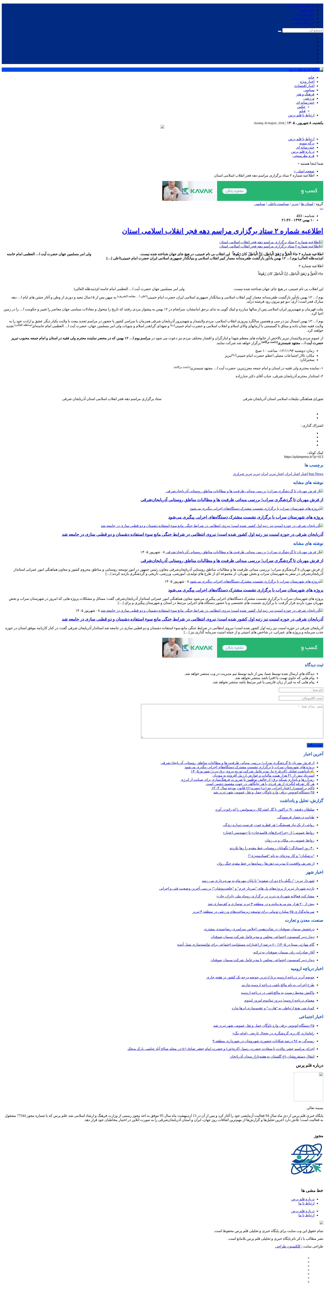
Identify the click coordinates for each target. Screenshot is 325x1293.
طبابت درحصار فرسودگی (295, 817)
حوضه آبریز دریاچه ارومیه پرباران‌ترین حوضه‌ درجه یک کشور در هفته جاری (260, 977)
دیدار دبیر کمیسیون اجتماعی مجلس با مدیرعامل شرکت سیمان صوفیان (262, 960)
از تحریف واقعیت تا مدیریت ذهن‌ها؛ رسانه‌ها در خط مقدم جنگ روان (265, 863)
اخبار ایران (292, 474)
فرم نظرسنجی (303, 22)
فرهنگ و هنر (305, 94)
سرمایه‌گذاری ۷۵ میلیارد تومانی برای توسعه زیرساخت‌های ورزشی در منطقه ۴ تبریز (253, 912)
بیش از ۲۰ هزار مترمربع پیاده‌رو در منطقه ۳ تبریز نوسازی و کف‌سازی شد (261, 904)
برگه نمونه (306, 10)
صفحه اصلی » (304, 171)
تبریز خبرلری (242, 474)
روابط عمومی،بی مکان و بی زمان (289, 840)
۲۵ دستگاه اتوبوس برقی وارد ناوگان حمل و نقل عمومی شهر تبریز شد (263, 792)
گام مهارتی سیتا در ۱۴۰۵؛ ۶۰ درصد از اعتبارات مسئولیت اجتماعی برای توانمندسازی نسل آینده (245, 944)
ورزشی (308, 98)
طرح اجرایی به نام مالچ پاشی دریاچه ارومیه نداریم (278, 985)
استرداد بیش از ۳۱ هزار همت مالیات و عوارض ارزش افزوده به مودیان (263, 775)
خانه (311, 77)
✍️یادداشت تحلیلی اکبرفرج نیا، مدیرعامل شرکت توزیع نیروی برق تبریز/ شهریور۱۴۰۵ (252, 771)
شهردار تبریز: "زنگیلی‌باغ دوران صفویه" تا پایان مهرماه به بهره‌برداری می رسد (258, 881)
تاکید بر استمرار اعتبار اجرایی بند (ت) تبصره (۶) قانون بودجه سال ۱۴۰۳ (262, 788)
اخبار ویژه (307, 81)
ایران (264, 474)
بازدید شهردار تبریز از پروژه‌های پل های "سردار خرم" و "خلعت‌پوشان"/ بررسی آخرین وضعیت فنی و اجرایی (236, 888)
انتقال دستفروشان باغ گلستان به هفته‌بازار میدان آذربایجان (272, 1056)
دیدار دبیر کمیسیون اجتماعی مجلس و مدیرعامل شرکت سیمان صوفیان (262, 937)
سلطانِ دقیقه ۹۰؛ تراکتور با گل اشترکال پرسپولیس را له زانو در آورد (264, 809)
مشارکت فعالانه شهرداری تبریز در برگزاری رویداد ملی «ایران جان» (265, 896)
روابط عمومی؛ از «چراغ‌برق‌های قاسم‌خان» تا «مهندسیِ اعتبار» (268, 832)
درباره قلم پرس (302, 18)
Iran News (316, 474)
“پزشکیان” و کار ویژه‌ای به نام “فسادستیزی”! (281, 856)
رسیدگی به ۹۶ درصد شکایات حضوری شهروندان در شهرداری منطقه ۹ (263, 1041)
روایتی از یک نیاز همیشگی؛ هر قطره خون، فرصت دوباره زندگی (268, 825)
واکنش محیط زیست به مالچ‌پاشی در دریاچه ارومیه (277, 993)
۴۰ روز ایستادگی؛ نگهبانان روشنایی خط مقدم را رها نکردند (271, 848)
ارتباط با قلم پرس (301, 6)
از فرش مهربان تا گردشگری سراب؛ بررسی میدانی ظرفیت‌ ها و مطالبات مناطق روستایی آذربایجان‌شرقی (232, 499)
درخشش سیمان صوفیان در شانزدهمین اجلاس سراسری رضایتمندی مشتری (259, 929)
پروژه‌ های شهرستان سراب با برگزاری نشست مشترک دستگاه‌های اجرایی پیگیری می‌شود (245, 517)
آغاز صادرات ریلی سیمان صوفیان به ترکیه (283, 952)
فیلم (302, 111)
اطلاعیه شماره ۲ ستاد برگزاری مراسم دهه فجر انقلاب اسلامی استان (222, 231)
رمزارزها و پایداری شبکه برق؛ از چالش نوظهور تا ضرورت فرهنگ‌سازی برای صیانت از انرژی (247, 779)
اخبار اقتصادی (304, 86)
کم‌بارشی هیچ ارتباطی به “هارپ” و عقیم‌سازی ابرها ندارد (273, 1008)
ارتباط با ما (306, 1203)
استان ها (307, 204)
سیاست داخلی (278, 204)
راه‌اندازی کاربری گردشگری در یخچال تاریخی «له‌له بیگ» (273, 1033)
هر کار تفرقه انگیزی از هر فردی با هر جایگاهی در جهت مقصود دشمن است (260, 784)
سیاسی (309, 90)
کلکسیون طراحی (288, 1246)
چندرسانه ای (305, 14)
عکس (301, 107)
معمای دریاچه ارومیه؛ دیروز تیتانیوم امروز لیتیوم (279, 1000)
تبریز (294, 204)
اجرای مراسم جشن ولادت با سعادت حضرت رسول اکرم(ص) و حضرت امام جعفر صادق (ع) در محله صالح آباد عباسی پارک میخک (221, 1049)
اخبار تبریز (276, 474)
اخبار (304, 474)
